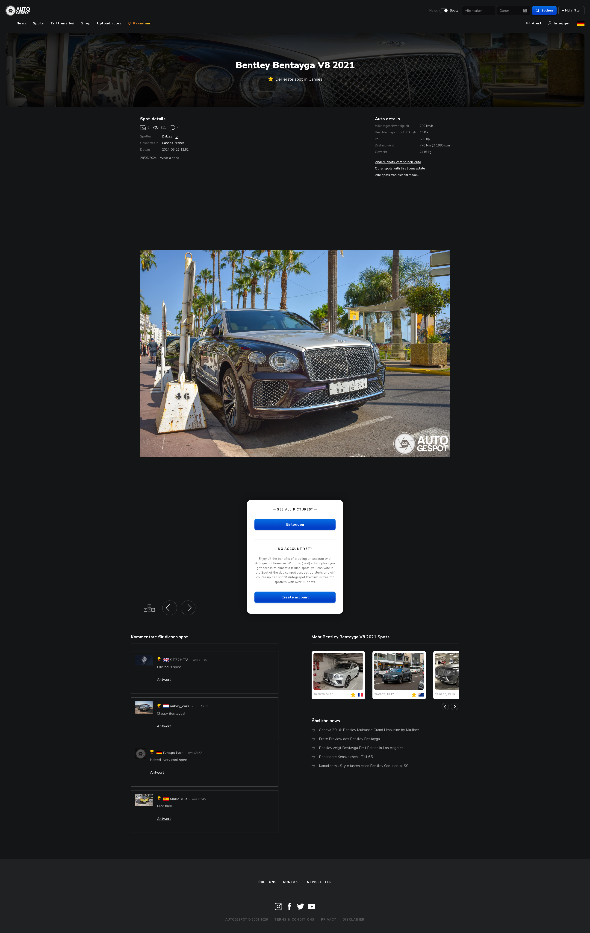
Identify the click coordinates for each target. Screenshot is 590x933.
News (433, 10)
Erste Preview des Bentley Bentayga (349, 738)
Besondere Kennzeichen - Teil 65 (346, 756)
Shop (86, 23)
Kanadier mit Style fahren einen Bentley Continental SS (363, 765)
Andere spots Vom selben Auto (398, 162)
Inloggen (562, 23)
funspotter (173, 752)
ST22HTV (179, 659)
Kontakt (292, 882)
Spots (454, 10)
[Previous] (445, 706)
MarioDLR (178, 799)
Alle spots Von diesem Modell (397, 175)
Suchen (547, 10)
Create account (295, 597)
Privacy (328, 920)
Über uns (267, 882)
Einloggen (295, 524)
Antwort (164, 679)
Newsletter (319, 882)
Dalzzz (167, 136)
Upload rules (109, 23)
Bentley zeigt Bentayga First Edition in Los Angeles (361, 747)
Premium (141, 23)
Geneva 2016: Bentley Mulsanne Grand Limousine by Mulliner (369, 729)
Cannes (167, 143)
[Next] (454, 706)
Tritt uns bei (62, 23)
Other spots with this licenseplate (400, 168)
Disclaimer (354, 920)
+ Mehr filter (571, 10)
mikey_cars (179, 706)
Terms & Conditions (294, 920)
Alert (537, 23)
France (180, 143)
